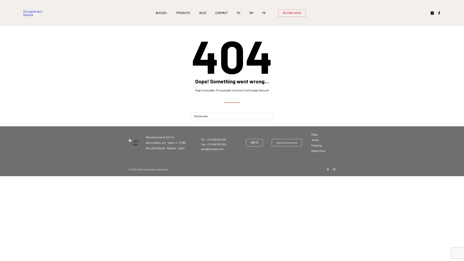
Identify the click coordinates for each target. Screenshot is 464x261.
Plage (314, 134)
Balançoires (318, 150)
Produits (183, 13)
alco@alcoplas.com (212, 149)
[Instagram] (334, 169)
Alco (202, 13)
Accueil (161, 13)
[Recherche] (232, 116)
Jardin (315, 140)
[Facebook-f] (439, 13)
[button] (268, 116)
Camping (316, 145)
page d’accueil (260, 90)
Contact (221, 13)
